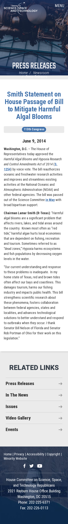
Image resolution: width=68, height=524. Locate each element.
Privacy (19, 454)
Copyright (53, 454)
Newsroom (41, 73)
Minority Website (15, 458)
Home (23, 73)
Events (12, 429)
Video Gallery (18, 418)
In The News (17, 395)
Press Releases (34, 66)
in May (50, 200)
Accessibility (35, 454)
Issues (12, 406)
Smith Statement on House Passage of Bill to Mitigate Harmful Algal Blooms (34, 105)
